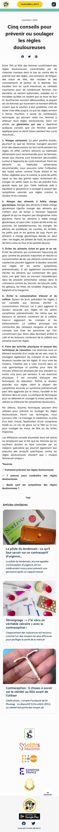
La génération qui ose (26, 124)
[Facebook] (23, 823)
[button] (54, 4)
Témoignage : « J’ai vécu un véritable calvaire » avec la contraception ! (25, 623)
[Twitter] (33, 823)
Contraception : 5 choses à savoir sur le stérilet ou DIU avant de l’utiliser (29, 691)
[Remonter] (48, 793)
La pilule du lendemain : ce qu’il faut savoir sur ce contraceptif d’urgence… (28, 552)
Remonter (48, 795)
